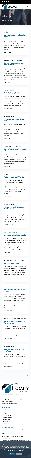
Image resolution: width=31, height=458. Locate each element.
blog (5, 31)
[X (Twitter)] (2, 1)
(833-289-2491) (18, 399)
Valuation (14, 60)
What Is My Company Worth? (11, 93)
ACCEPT (12, 453)
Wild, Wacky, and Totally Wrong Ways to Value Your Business (14, 208)
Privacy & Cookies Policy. (18, 450)
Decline (19, 453)
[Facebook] (4, 1)
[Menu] (27, 6)
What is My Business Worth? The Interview (15, 177)
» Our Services (5, 412)
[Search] (28, 1)
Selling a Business (11, 31)
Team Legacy (19, 31)
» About (4, 410)
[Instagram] (8, 1)
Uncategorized (7, 232)
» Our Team (4, 413)
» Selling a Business (7, 419)
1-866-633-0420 (9, 401)
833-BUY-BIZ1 (10, 399)
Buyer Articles (7, 60)
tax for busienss (11, 318)
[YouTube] (6, 1)
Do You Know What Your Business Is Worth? (13, 436)
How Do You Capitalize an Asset (12, 263)
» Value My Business (7, 415)
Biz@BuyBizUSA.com (11, 403)
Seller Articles (10, 260)
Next (25, 375)
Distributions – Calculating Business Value (15, 235)
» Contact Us (5, 421)
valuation (6, 32)
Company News (7, 146)
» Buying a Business (7, 417)
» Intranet (4, 423)
